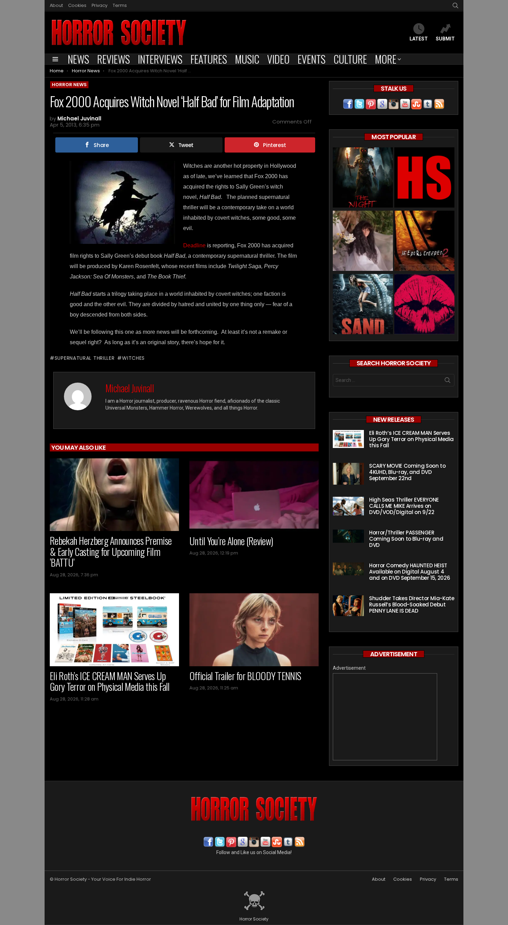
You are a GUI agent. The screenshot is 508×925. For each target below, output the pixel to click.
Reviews (113, 59)
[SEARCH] (455, 5)
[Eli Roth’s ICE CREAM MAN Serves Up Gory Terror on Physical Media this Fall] (114, 629)
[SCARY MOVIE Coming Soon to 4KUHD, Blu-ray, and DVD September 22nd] (348, 474)
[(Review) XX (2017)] (424, 305)
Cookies (77, 5)
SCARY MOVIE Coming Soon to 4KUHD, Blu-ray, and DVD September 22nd (407, 472)
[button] (122, 202)
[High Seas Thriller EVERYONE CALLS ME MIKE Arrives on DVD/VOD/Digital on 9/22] (348, 506)
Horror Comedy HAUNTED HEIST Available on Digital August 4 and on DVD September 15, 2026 (409, 571)
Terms (120, 5)
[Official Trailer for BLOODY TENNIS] (254, 629)
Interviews (160, 59)
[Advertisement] (385, 717)
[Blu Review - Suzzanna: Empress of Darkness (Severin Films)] (363, 242)
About (56, 5)
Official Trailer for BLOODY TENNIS (245, 676)
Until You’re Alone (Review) (231, 541)
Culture (350, 59)
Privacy (99, 5)
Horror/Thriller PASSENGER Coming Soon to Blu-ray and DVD (406, 539)
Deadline (194, 245)
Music (247, 59)
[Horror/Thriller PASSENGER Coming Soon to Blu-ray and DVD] (348, 536)
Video (278, 59)
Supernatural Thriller (84, 358)
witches (133, 358)
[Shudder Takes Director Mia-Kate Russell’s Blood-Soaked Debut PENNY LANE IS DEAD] (348, 605)
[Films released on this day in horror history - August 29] (424, 242)
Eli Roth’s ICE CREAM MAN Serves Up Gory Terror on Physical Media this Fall (110, 681)
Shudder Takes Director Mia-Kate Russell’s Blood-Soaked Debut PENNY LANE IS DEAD (411, 604)
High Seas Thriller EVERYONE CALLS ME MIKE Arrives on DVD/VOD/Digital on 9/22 (404, 506)
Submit (445, 39)
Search (447, 381)
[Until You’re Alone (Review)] (254, 494)
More (385, 59)
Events (312, 59)
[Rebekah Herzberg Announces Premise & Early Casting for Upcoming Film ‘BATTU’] (114, 494)
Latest (419, 39)
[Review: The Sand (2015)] (363, 305)
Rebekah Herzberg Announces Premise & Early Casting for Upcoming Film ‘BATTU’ (110, 551)
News (78, 59)
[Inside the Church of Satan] (424, 178)
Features (208, 59)
